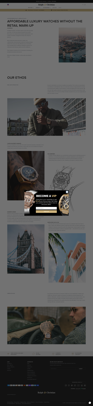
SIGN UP (46, 211)
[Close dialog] (67, 192)
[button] (90, 403)
